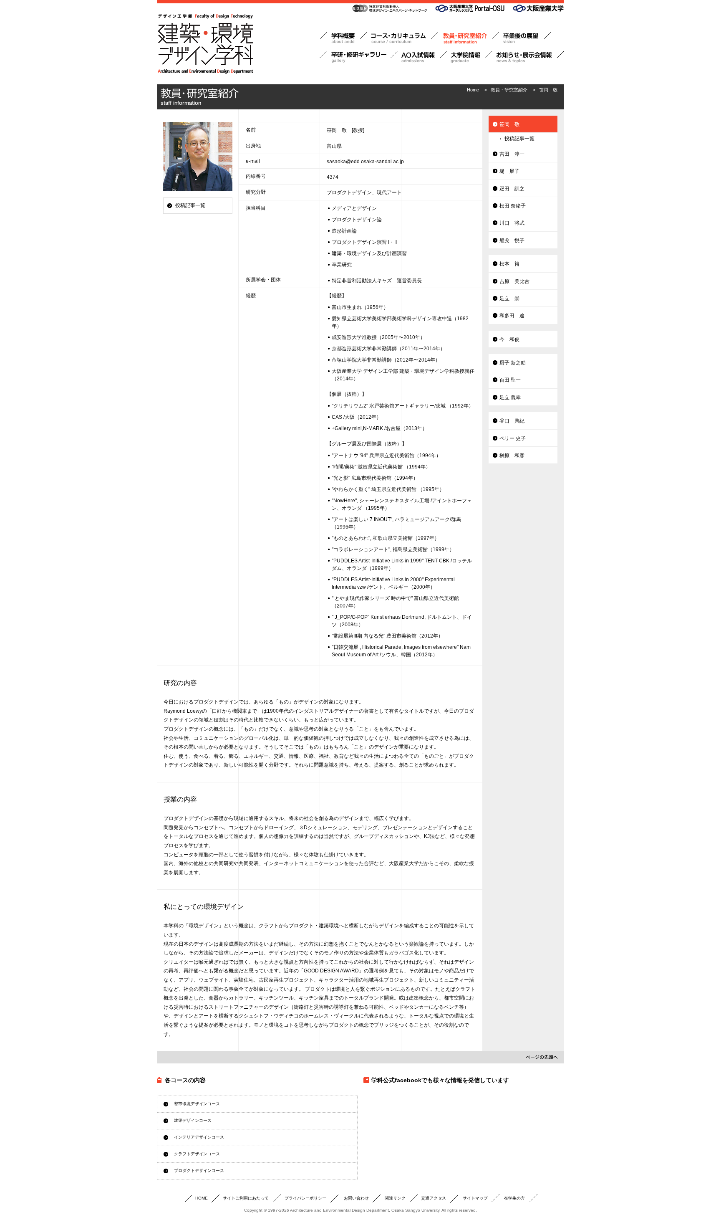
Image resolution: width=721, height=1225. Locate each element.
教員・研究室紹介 (468, 38)
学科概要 (343, 38)
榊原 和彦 (511, 455)
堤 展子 (509, 171)
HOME (201, 1198)
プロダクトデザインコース (199, 1170)
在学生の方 (514, 1198)
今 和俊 (509, 339)
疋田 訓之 (511, 189)
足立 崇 (509, 298)
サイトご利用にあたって (246, 1198)
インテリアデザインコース (199, 1137)
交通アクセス (433, 1198)
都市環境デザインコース (197, 1103)
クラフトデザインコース (197, 1154)
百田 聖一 (510, 380)
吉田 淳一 (511, 154)
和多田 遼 (511, 316)
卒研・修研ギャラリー (359, 57)
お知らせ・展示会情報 (528, 57)
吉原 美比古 (514, 281)
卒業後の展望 (525, 38)
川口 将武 (511, 223)
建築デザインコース (193, 1120)
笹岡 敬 (509, 124)
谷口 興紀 (511, 421)
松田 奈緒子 (512, 206)
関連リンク (395, 1198)
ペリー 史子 (512, 438)
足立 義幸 (510, 397)
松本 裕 (509, 264)
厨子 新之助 (512, 363)
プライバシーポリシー (305, 1198)
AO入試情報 (422, 57)
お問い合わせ (356, 1198)
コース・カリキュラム (402, 38)
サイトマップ (475, 1198)
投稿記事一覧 (190, 205)
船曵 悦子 (511, 240)
